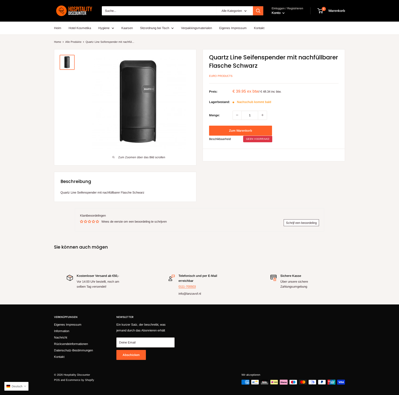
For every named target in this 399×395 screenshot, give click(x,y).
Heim (57, 28)
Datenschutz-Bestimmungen (73, 350)
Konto (276, 13)
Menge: (214, 115)
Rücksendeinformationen (71, 344)
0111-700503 (187, 286)
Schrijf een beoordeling (301, 222)
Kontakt (259, 28)
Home (57, 41)
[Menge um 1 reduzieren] (237, 115)
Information (61, 331)
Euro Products (221, 75)
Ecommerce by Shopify (80, 380)
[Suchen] (258, 10)
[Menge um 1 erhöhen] (262, 115)
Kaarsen (127, 28)
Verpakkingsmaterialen (196, 28)
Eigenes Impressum (233, 28)
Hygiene (104, 28)
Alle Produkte (73, 41)
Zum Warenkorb (240, 130)
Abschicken (131, 355)
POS (57, 380)
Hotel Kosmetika (80, 28)
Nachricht (60, 337)
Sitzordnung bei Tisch (154, 28)
